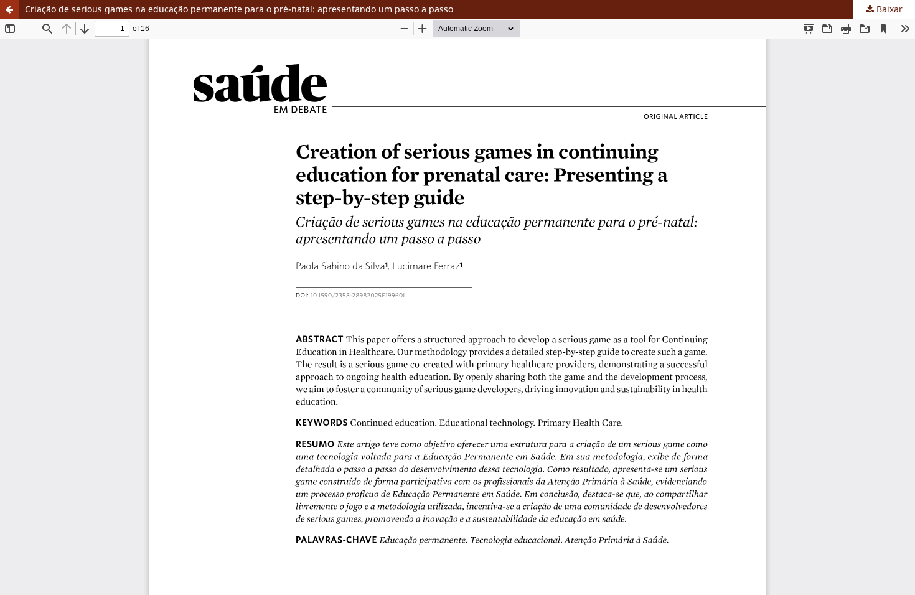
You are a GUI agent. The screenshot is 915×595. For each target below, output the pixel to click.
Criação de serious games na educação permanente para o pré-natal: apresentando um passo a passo (239, 9)
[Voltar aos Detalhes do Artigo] (9, 9)
